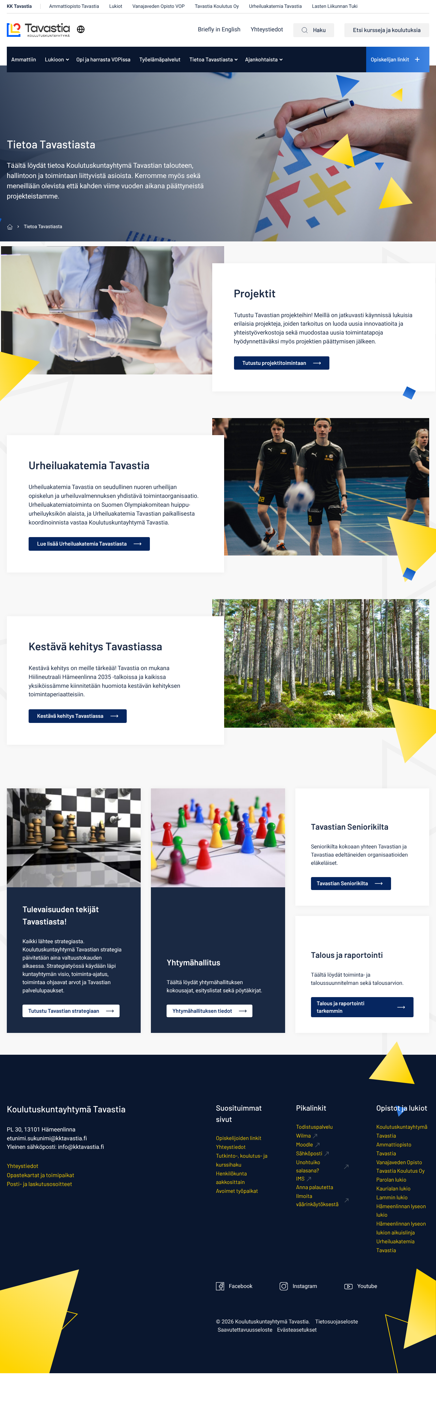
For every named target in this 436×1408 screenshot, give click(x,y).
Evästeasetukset (297, 1330)
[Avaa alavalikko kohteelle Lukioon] (67, 59)
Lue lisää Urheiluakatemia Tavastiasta (82, 543)
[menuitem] (219, 30)
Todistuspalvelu (314, 1127)
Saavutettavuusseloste (245, 1330)
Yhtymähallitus (193, 962)
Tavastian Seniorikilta (350, 826)
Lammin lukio (392, 1197)
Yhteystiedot (267, 30)
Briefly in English (219, 30)
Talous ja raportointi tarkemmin (340, 1007)
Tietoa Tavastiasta (211, 59)
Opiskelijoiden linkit (238, 1138)
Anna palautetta (314, 1187)
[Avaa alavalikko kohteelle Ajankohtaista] (281, 59)
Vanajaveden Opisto (399, 1162)
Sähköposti (309, 1153)
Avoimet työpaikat (237, 1191)
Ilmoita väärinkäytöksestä (317, 1200)
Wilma (303, 1135)
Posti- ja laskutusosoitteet (39, 1184)
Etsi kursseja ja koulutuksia (387, 30)
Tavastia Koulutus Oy (217, 6)
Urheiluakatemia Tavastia (275, 6)
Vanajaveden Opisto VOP (159, 6)
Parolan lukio (391, 1179)
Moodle (304, 1144)
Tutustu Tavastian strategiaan (63, 1011)
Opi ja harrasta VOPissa (103, 59)
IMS (300, 1178)
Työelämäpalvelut (160, 59)
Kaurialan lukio (393, 1188)
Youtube (367, 1286)
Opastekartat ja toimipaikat (40, 1175)
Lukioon (54, 59)
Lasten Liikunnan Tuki (335, 6)
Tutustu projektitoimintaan (274, 363)
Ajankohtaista (261, 59)
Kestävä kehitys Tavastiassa (70, 716)
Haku (319, 30)
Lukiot (115, 6)
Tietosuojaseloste (336, 1322)
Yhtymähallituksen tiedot (202, 1011)
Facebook (240, 1286)
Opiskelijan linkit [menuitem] (390, 59)
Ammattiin (23, 59)
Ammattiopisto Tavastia (74, 6)
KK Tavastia (19, 6)
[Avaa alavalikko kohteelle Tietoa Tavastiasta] (236, 59)
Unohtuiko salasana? (308, 1166)
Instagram (305, 1286)
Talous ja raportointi (347, 955)
